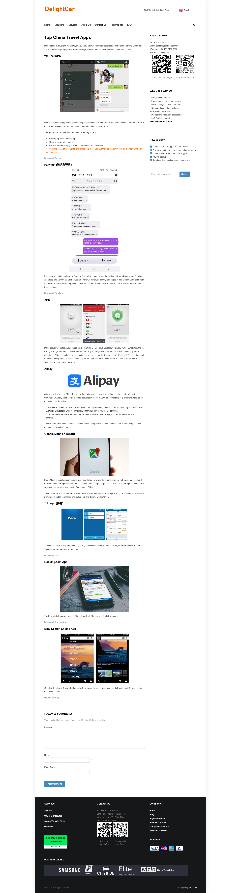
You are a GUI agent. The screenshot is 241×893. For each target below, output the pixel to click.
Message (48, 727)
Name (47, 755)
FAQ (129, 25)
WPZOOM (193, 888)
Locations (59, 25)
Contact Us (100, 25)
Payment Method (157, 818)
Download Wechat (53, 158)
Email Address (50, 767)
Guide (152, 810)
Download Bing (51, 698)
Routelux (48, 827)
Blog (151, 814)
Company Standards (159, 827)
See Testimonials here (161, 122)
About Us (86, 25)
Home (47, 25)
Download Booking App (55, 622)
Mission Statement (158, 831)
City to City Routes (53, 816)
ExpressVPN (124, 355)
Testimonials (116, 25)
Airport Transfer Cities (54, 821)
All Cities (48, 810)
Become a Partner (158, 822)
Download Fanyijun (53, 293)
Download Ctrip (51, 555)
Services (73, 25)
